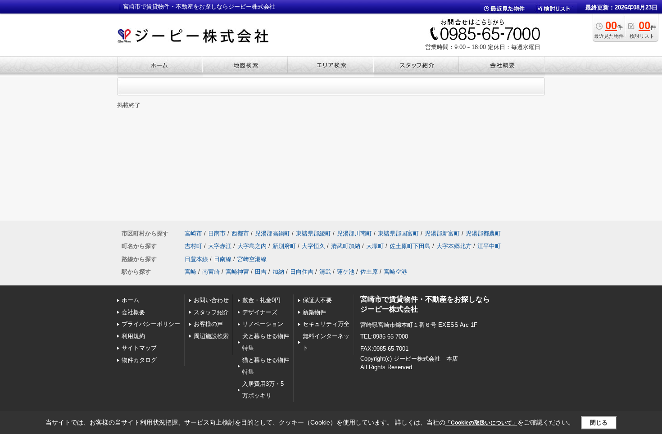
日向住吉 (301, 271)
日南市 (217, 233)
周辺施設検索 (211, 336)
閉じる (599, 422)
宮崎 (190, 271)
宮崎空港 (395, 271)
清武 (325, 271)
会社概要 (133, 312)
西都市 (240, 233)
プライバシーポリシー (151, 324)
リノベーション (262, 324)
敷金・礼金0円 (261, 300)
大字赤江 (219, 246)
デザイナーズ (259, 312)
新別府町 (284, 246)
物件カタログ (139, 360)
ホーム (130, 300)
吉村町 (193, 246)
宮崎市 (193, 233)
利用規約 (133, 336)
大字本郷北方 (454, 246)
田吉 (261, 271)
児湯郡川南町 (354, 233)
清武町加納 (345, 246)
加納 (278, 271)
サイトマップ (139, 347)
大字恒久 (313, 246)
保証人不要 (317, 300)
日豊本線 (196, 259)
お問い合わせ (211, 300)
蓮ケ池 (345, 271)
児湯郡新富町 (442, 233)
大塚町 (375, 246)
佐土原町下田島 (410, 246)
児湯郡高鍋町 (272, 233)
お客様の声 (208, 324)
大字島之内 (252, 246)
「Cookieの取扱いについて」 (481, 423)
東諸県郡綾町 (313, 233)
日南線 (222, 259)
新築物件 (314, 312)
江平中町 (489, 246)
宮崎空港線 (252, 259)
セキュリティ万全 (326, 324)
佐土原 (369, 271)
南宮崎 (211, 271)
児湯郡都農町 (483, 233)
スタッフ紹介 (211, 312)
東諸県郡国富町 (398, 233)
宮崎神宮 (237, 271)
